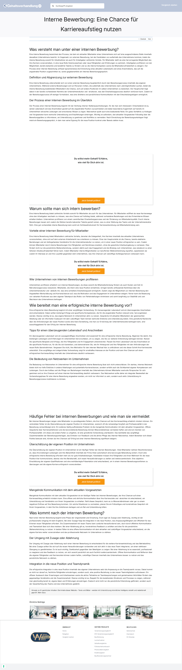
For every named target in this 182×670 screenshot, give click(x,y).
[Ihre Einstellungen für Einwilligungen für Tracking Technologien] (4, 666)
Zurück (143, 39)
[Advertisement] (91, 138)
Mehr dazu (42, 592)
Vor (149, 39)
